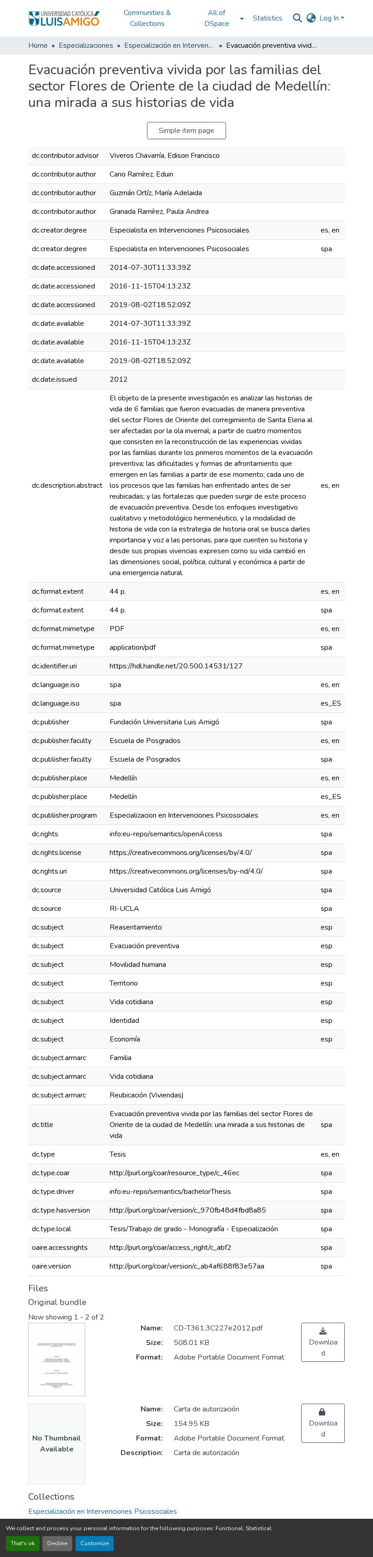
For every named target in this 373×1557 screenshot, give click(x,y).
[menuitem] (219, 18)
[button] (64, 18)
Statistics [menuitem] (267, 18)
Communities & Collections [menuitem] (147, 18)
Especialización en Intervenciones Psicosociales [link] (169, 45)
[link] (323, 1342)
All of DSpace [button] (216, 18)
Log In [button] (330, 18)
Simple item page (186, 131)
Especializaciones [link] (86, 45)
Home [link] (38, 45)
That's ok (23, 1543)
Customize (95, 1543)
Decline (57, 1543)
